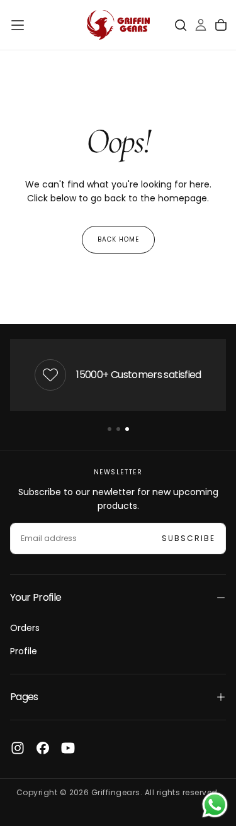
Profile (23, 651)
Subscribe (188, 538)
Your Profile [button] (35, 597)
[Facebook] (42, 748)
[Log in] (200, 25)
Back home (118, 239)
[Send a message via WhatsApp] (215, 805)
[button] (17, 25)
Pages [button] (24, 696)
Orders (25, 628)
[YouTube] (68, 748)
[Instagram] (17, 748)
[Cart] (220, 25)
